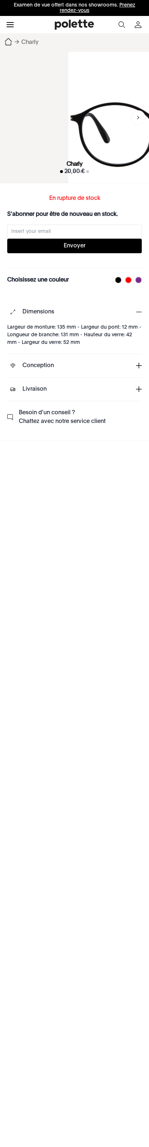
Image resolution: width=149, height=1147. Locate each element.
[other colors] (116, 280)
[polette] (74, 24)
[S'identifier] (139, 24)
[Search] (121, 24)
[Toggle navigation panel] (10, 24)
